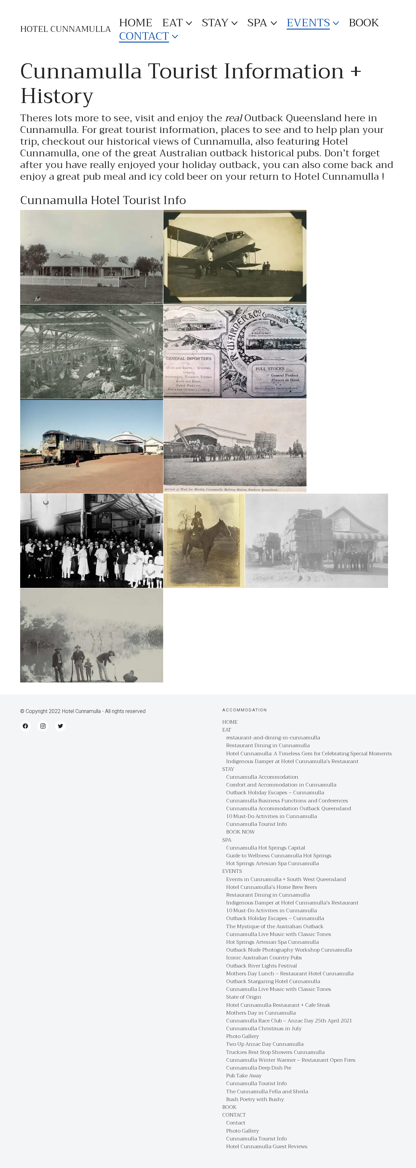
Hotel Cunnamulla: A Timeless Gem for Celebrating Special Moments (309, 754)
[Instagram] (42, 726)
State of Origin (243, 997)
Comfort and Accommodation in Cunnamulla (281, 785)
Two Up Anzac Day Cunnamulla (265, 1044)
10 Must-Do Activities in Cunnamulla (271, 816)
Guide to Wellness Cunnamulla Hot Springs (279, 856)
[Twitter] (60, 726)
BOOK (229, 1107)
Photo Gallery (242, 1036)
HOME (230, 722)
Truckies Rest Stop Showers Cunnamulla (275, 1052)
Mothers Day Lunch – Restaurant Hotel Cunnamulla (290, 974)
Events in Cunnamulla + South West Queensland (286, 879)
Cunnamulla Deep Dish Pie (258, 1068)
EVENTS (232, 871)
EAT (226, 730)
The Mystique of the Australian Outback (275, 927)
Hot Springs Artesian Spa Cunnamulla (272, 864)
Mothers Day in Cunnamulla (261, 1013)
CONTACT (234, 1115)
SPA (226, 840)
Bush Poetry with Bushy (255, 1100)
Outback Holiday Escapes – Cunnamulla (275, 793)
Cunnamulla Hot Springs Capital (265, 848)
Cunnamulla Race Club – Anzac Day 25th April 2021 (289, 1021)
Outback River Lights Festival (261, 966)
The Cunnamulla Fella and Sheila (267, 1092)
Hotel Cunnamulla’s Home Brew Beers (271, 887)
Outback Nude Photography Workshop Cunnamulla (289, 950)
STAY (228, 769)
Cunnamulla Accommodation (262, 777)
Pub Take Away (244, 1076)
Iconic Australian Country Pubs (264, 958)
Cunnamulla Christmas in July (264, 1029)
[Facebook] (25, 726)
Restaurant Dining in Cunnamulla (268, 746)
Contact (235, 1123)
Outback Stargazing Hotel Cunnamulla (273, 982)
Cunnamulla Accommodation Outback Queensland (288, 809)
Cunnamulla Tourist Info (256, 824)
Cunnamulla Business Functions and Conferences (287, 801)
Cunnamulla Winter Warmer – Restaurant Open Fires (291, 1060)
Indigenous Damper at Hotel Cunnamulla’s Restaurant (292, 762)
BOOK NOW (240, 832)
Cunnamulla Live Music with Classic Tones (278, 934)
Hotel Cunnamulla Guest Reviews (266, 1147)
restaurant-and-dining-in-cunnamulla (273, 738)
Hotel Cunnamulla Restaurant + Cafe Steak (278, 1005)
